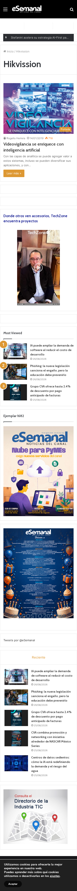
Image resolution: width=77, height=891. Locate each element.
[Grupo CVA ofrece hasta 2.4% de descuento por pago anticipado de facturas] (15, 392)
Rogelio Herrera (16, 138)
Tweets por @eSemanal (19, 640)
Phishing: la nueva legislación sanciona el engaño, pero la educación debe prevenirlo (50, 370)
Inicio (10, 51)
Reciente (38, 657)
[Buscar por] (72, 11)
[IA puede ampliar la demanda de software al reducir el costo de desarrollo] (15, 351)
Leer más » (14, 173)
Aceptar (13, 884)
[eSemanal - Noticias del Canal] (28, 9)
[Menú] (5, 11)
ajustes (55, 876)
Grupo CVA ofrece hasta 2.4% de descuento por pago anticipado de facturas (50, 390)
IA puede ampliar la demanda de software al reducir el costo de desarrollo (52, 350)
